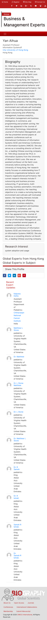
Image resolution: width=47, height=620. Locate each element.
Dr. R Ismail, (16, 497)
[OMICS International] (23, 594)
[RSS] (31, 6)
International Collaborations (27, 607)
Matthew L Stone (18, 329)
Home (5, 2)
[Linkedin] (21, 6)
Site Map (28, 2)
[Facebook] (11, 6)
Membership (8, 611)
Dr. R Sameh (17, 468)
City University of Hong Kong (15, 50)
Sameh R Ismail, (17, 525)
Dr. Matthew (19, 356)
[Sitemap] (45, 6)
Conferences (8, 607)
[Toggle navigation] (5, 34)
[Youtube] (35, 6)
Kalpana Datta (17, 295)
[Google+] (26, 6)
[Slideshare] (40, 6)
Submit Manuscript (23, 611)
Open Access (19, 603)
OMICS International (24, 615)
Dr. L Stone (18, 412)
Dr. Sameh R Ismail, (17, 555)
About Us (7, 603)
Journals (31, 603)
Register (16, 2)
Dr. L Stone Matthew (18, 384)
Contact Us (41, 2)
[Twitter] (16, 6)
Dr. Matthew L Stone (20, 439)
